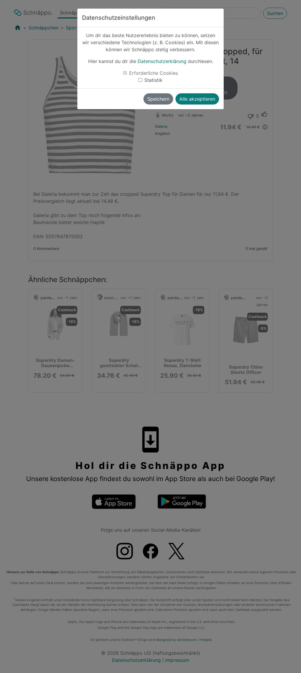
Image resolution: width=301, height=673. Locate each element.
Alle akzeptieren (197, 99)
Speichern (158, 99)
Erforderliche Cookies (153, 73)
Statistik (153, 80)
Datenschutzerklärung (162, 61)
